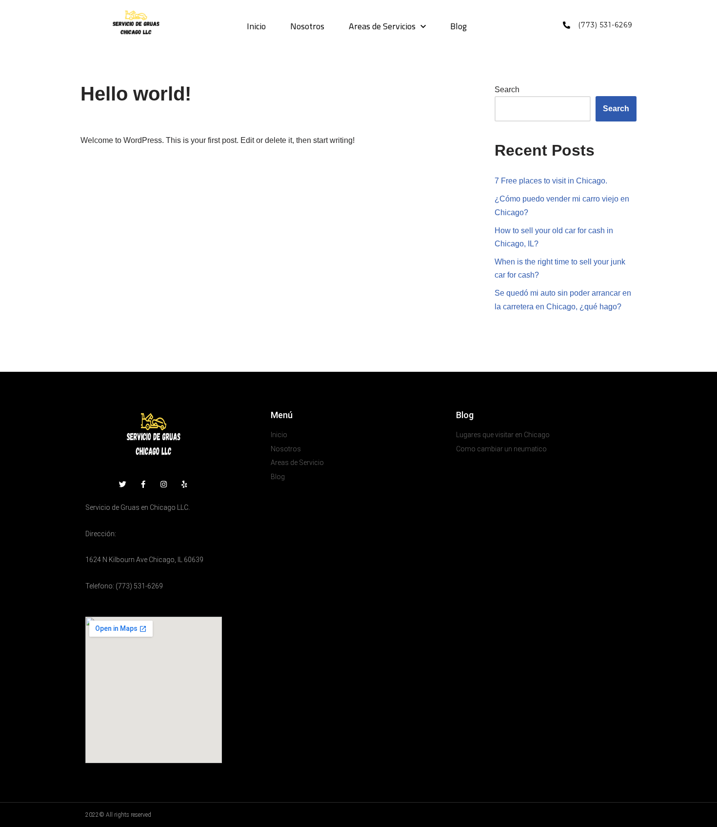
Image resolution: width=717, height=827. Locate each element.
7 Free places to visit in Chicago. (551, 181)
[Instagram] (164, 484)
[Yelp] (184, 484)
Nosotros (307, 26)
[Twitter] (123, 484)
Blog (458, 26)
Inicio (256, 26)
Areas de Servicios (382, 26)
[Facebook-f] (143, 484)
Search (507, 89)
